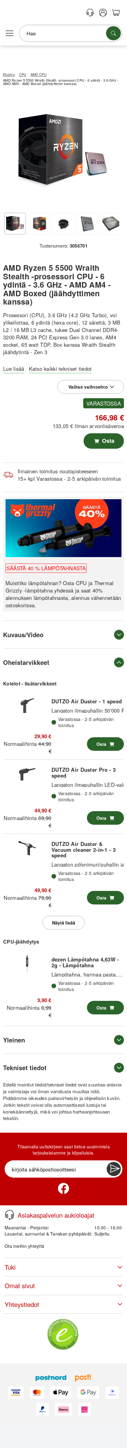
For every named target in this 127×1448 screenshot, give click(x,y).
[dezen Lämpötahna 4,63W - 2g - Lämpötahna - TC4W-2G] (27, 963)
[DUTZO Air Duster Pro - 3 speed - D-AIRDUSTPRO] (27, 773)
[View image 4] (87, 223)
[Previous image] (12, 151)
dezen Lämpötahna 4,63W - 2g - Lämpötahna (85, 962)
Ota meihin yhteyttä (24, 1246)
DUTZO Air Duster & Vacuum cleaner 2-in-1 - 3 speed (83, 849)
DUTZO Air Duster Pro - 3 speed (83, 772)
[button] (61, 150)
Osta (107, 441)
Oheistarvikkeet (26, 662)
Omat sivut (20, 1285)
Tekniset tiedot (25, 1067)
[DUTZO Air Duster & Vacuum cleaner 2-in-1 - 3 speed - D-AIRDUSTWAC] (27, 848)
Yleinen (14, 1039)
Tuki (10, 1267)
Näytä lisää (63, 923)
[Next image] (110, 151)
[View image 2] (39, 223)
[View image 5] (111, 223)
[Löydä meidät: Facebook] (63, 1188)
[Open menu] (10, 34)
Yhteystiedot (22, 1304)
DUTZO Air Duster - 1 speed (86, 701)
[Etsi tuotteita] (113, 33)
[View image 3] (63, 223)
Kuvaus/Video (23, 634)
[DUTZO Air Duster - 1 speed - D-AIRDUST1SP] (27, 705)
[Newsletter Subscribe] (114, 1169)
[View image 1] (15, 223)
